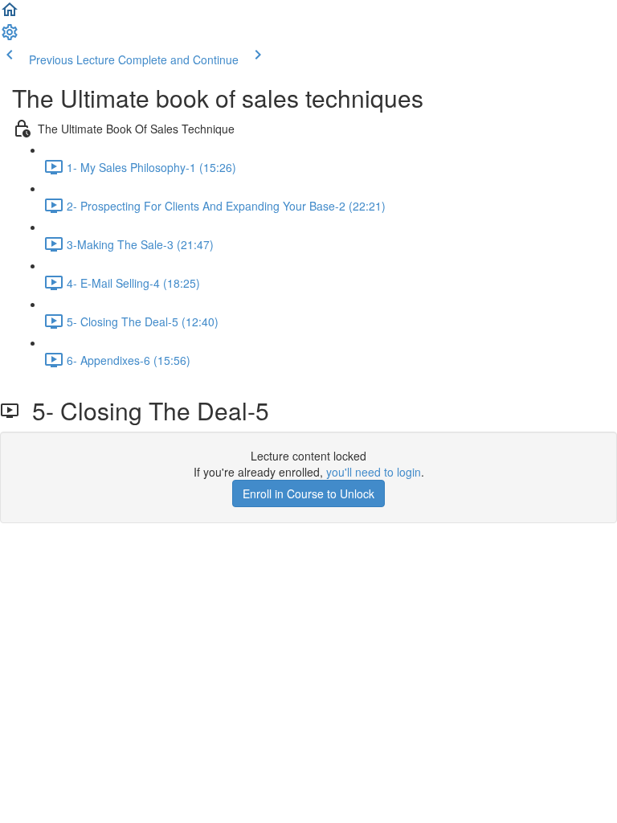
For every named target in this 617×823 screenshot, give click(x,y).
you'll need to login (373, 472)
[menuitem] (9, 37)
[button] (9, 14)
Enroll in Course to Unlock (308, 493)
